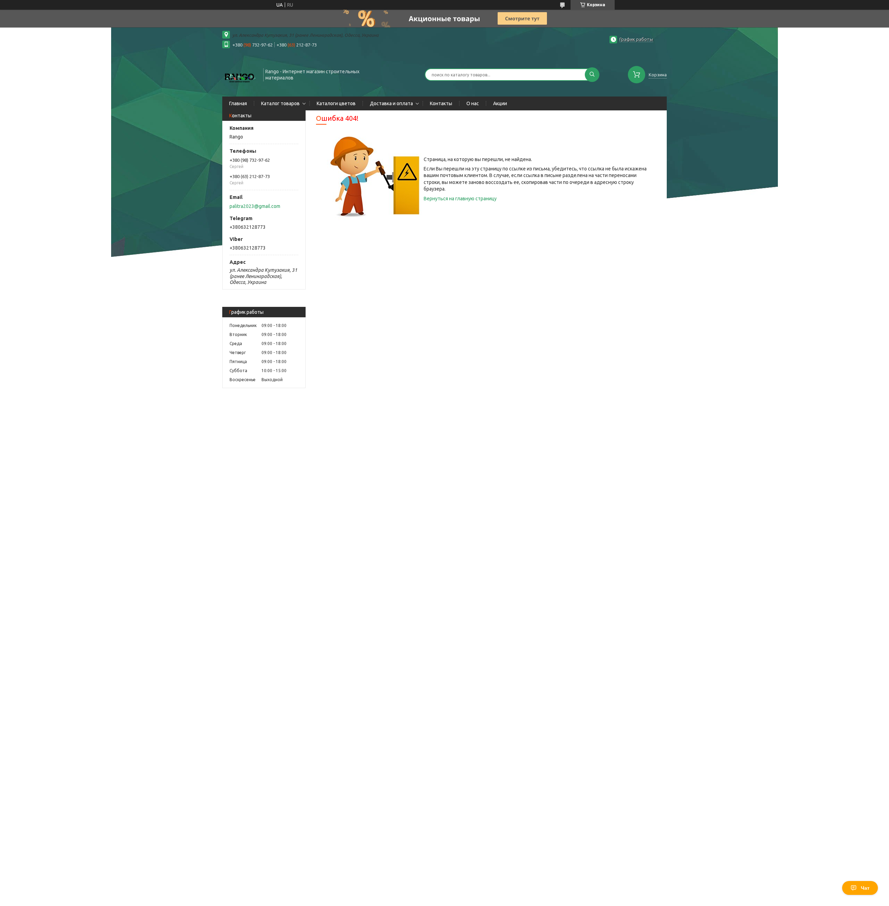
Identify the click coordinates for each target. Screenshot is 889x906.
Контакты (441, 103)
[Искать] (592, 74)
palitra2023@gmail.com (255, 206)
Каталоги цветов (336, 103)
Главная (238, 103)
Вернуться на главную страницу (460, 198)
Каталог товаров (280, 103)
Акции (500, 103)
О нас (472, 103)
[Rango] (239, 74)
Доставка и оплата (391, 103)
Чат (865, 888)
